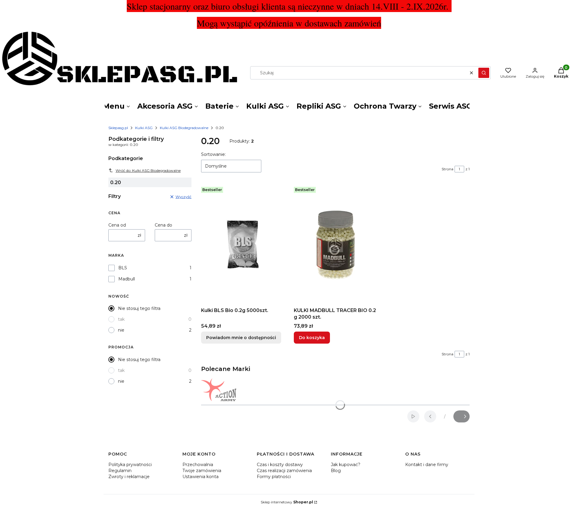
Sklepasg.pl (118, 127)
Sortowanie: (213, 154)
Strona (447, 169)
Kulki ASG (144, 127)
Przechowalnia (197, 464)
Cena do (163, 225)
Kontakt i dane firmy (426, 464)
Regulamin (120, 470)
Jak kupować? (345, 464)
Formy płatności (274, 476)
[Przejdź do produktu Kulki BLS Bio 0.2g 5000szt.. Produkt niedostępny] (242, 244)
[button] (483, 73)
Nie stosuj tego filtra (139, 308)
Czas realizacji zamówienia (284, 470)
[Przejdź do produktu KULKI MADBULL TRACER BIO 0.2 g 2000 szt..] (335, 244)
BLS (122, 267)
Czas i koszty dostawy (280, 464)
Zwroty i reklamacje (129, 476)
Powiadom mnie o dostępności (241, 337)
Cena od (117, 225)
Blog (336, 470)
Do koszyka (312, 337)
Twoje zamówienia (201, 470)
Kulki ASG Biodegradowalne (184, 127)
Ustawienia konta (200, 476)
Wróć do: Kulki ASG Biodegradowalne (148, 170)
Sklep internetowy (287, 502)
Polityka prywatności (130, 464)
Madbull (126, 279)
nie (121, 330)
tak (121, 319)
